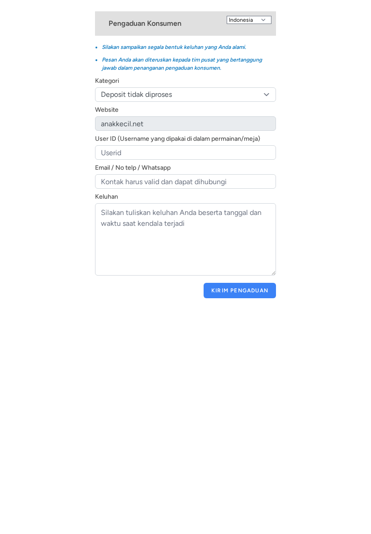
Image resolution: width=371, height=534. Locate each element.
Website (107, 110)
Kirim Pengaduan (239, 290)
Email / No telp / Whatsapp (133, 168)
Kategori (107, 81)
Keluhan (106, 196)
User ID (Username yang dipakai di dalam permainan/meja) (177, 139)
